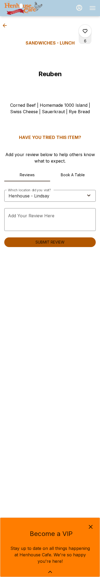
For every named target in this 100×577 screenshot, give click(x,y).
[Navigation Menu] (92, 8)
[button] (6, 25)
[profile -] (79, 8)
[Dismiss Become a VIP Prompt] (90, 526)
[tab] (27, 174)
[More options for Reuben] (85, 31)
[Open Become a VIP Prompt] (50, 572)
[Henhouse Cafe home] (28, 8)
